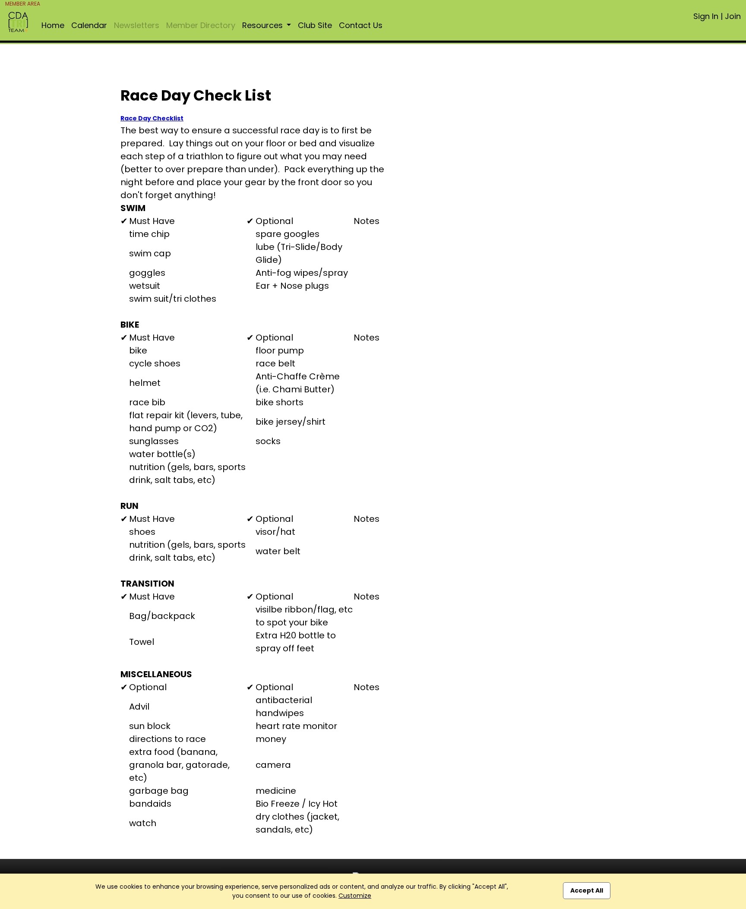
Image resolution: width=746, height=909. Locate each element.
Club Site (315, 25)
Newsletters (136, 25)
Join (733, 16)
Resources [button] (263, 25)
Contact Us (360, 25)
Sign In (705, 16)
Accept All (586, 890)
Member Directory (200, 25)
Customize (354, 895)
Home (52, 25)
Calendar (89, 25)
